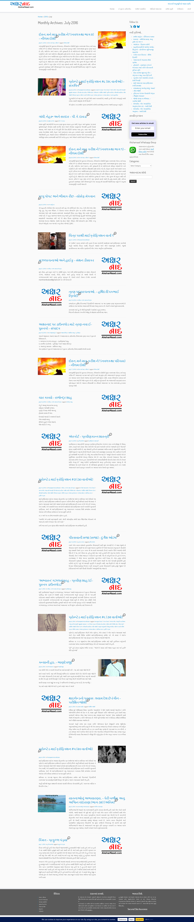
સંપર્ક (189, 9)
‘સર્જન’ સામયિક (140, 9)
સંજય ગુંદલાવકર (98, 95)
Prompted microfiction (84, 90)
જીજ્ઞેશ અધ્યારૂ (73, 92)
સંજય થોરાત (106, 95)
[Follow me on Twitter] (52, 4)
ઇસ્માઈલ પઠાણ (99, 90)
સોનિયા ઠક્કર (88, 493)
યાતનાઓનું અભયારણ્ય (83, 806)
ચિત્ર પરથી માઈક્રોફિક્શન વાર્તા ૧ (91, 235)
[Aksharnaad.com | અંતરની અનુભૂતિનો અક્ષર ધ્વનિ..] (22, 5)
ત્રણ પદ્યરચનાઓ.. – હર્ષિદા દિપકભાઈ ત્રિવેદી (94, 294)
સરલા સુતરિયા (114, 95)
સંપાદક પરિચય (42, 897)
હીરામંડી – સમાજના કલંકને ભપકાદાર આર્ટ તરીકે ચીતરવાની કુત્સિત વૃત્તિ (142, 67)
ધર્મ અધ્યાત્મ (50, 667)
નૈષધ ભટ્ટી (121, 624)
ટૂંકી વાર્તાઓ (81, 441)
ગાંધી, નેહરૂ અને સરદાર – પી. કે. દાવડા (63, 116)
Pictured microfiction (83, 240)
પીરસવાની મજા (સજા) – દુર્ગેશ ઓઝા (93, 537)
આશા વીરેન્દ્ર (64, 333)
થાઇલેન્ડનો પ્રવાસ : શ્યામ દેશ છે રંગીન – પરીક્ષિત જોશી (95, 700)
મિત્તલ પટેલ (92, 490)
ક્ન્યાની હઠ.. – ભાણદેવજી (55, 662)
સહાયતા (41, 909)
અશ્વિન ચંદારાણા (98, 806)
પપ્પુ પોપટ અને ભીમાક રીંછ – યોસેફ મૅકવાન (67, 196)
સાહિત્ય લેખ (51, 121)
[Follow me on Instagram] (55, 4)
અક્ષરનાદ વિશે (42, 906)
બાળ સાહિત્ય (51, 204)
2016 (46, 17)
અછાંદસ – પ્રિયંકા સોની (141, 44)
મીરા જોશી (50, 493)
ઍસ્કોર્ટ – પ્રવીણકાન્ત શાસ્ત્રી (89, 436)
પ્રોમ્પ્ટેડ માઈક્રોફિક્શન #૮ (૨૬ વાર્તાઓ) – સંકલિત (96, 83)
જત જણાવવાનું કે (52, 333)
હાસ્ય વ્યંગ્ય (81, 542)
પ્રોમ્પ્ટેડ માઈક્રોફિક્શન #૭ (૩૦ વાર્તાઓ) (66, 479)
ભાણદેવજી (60, 667)
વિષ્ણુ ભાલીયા (110, 626)
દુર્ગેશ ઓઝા (92, 542)
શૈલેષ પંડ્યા (90, 95)
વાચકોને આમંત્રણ (43, 899)
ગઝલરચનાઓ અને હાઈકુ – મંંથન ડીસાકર (66, 260)
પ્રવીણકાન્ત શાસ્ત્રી (93, 441)
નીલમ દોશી (66, 43)
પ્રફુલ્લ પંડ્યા (61, 844)
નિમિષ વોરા (90, 92)
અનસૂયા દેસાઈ (98, 621)
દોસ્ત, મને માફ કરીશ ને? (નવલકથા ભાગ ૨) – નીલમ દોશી (66, 36)
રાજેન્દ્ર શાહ (69, 402)
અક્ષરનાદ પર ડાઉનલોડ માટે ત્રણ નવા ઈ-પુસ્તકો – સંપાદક (65, 326)
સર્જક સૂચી (169, 9)
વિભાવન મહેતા (76, 95)
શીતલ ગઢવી (84, 95)
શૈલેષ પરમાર (76, 629)
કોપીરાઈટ (180, 9)
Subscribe (142, 134)
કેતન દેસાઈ (107, 90)
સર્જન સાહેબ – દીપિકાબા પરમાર (143, 37)
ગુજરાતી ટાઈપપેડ (43, 904)
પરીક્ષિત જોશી (102, 92)
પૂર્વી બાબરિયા (110, 92)
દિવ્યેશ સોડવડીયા (82, 92)
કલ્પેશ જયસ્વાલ (84, 488)
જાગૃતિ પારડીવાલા (120, 621)
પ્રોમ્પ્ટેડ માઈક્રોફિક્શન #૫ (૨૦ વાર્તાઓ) (66, 749)
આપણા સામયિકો (43, 902)
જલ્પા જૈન (113, 90)
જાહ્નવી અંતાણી (121, 90)
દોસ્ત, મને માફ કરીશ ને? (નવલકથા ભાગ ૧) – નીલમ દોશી (97, 151)
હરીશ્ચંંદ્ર (78, 333)
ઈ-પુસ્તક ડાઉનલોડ (124, 9)
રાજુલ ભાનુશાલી (102, 626)
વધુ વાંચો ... (90, 910)
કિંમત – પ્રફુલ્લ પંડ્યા (53, 840)
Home (112, 9)
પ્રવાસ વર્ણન (80, 707)
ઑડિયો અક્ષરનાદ (156, 9)
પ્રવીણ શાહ (68, 589)
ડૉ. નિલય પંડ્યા (92, 624)
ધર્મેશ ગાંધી (66, 490)
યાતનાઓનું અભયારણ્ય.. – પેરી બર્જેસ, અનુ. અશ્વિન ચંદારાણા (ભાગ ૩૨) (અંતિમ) (97, 800)
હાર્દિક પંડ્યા (42, 495)
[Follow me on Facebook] (53, 4)
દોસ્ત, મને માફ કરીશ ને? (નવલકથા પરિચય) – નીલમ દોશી (97, 363)
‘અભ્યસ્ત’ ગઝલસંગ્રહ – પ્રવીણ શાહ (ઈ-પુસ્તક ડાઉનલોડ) (66, 582)
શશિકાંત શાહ (72, 333)
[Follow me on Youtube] (56, 4)
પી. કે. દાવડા (62, 121)
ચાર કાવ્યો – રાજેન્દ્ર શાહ (55, 397)
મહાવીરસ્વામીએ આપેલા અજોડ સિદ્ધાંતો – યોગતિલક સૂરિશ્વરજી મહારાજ (143, 49)
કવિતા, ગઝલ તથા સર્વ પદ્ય (54, 269)
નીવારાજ (96, 92)
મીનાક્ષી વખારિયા (118, 92)
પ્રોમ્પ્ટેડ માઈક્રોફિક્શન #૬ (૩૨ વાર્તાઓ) (96, 617)
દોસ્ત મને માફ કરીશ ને (53, 43)
